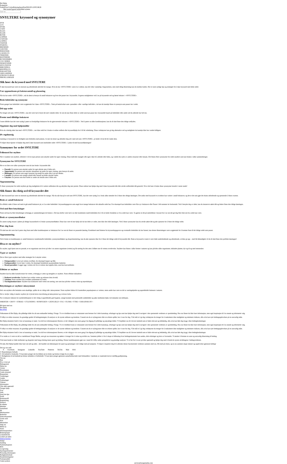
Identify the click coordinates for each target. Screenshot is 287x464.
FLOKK (68, 302)
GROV (12, 302)
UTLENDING (30, 302)
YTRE (75, 302)
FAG (62, 302)
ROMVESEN (42, 302)
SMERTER (4, 302)
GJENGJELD (54, 302)
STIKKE (20, 302)
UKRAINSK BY (85, 302)
